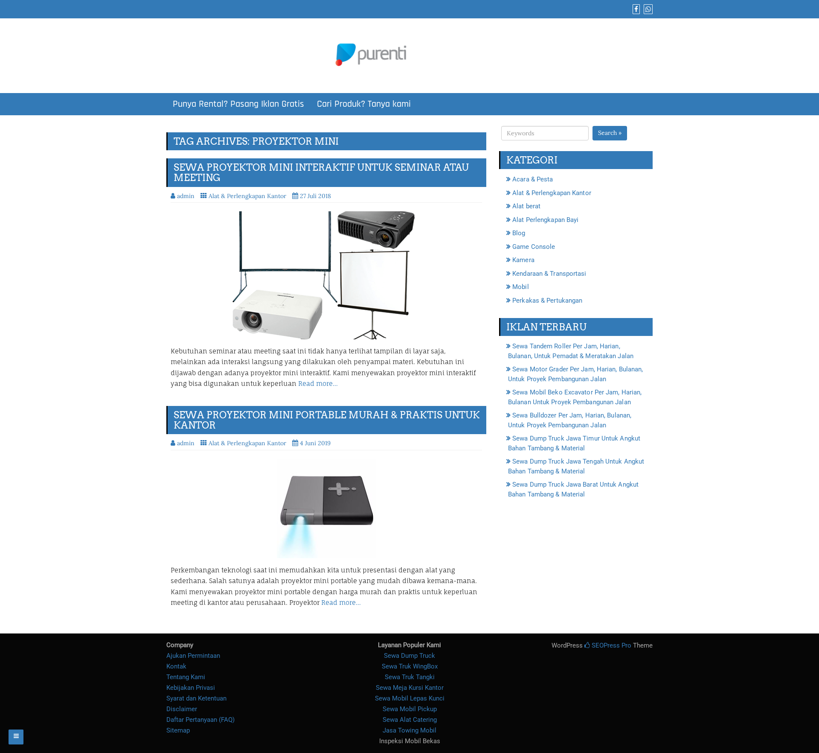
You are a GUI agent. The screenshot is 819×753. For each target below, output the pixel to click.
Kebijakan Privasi (190, 688)
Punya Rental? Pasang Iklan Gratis (238, 104)
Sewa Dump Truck (409, 656)
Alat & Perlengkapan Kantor (247, 196)
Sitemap (178, 730)
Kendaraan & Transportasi (549, 273)
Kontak (176, 666)
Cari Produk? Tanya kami (364, 104)
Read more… (318, 383)
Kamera (523, 260)
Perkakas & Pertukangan (547, 300)
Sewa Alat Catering (410, 720)
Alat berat (526, 206)
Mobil (520, 287)
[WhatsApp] (647, 9)
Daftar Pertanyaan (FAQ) (200, 720)
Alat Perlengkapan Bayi (545, 220)
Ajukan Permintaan (193, 656)
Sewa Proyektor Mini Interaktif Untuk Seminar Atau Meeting (321, 172)
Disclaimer (181, 709)
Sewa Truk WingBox (410, 666)
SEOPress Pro (610, 645)
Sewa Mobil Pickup (410, 709)
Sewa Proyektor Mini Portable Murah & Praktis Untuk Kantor (327, 420)
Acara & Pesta (532, 179)
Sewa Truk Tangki (410, 677)
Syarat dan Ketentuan (196, 698)
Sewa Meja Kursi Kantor (410, 688)
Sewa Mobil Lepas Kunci (409, 698)
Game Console (533, 247)
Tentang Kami (185, 677)
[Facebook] (635, 9)
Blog (518, 233)
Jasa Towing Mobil (409, 730)
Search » (610, 133)
